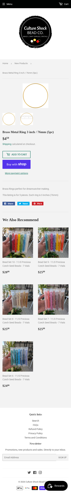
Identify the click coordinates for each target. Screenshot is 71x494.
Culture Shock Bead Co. (36, 482)
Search (35, 420)
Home (5, 63)
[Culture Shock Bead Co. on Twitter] (29, 473)
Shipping (6, 144)
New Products (21, 63)
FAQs (35, 425)
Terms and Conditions (35, 437)
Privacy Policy (35, 433)
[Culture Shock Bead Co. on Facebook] (34, 473)
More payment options (16, 173)
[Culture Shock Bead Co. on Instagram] (40, 473)
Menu (9, 4)
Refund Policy (36, 429)
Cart (66, 4)
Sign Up (62, 457)
